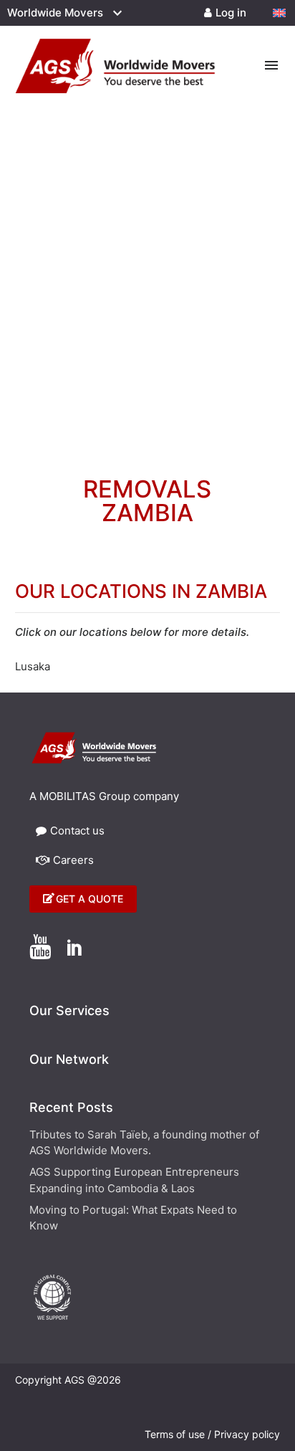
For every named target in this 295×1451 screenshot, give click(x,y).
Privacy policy (247, 1434)
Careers (73, 860)
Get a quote (89, 899)
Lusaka (32, 666)
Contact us (77, 830)
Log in (231, 12)
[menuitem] (279, 13)
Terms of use (175, 1434)
